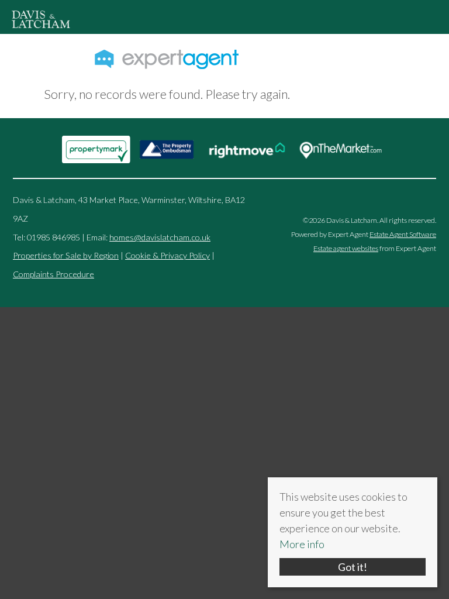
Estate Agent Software (402, 234)
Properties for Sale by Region (66, 255)
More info (301, 544)
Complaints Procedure (53, 274)
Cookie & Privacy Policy (167, 255)
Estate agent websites (345, 248)
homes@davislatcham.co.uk (159, 237)
